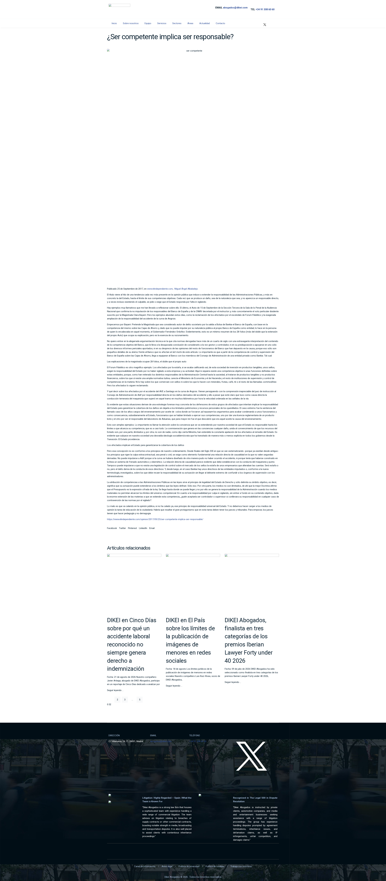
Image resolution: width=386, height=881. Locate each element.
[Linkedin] (256, 23)
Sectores (176, 23)
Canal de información (144, 866)
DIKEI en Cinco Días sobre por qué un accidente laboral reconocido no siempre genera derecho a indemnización (131, 644)
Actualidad (204, 23)
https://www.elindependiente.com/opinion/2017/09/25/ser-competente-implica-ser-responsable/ (155, 519)
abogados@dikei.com (235, 7)
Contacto (220, 23)
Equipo (148, 23)
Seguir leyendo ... (115, 690)
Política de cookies (215, 866)
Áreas (190, 23)
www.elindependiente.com (160, 288)
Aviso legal (167, 866)
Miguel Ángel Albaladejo (186, 288)
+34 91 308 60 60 (265, 9)
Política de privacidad (189, 866)
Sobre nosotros (131, 23)
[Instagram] (273, 23)
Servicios (161, 23)
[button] (112, 528)
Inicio (114, 23)
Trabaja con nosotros (241, 866)
